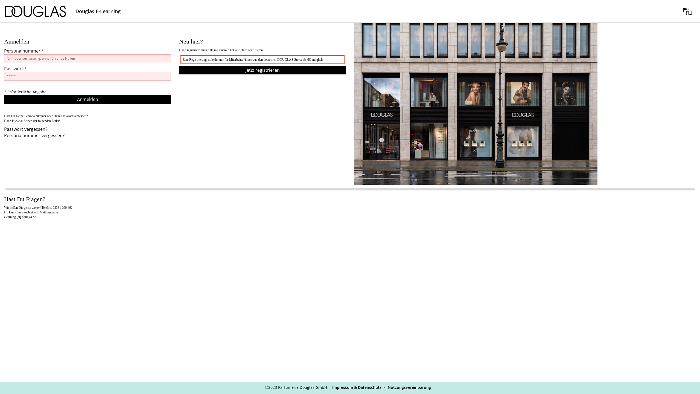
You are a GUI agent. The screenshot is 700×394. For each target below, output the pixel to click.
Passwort (15, 69)
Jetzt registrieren (263, 70)
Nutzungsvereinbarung (409, 387)
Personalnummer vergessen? (34, 135)
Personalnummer (24, 51)
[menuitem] (687, 11)
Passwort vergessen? (25, 129)
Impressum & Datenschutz (356, 387)
